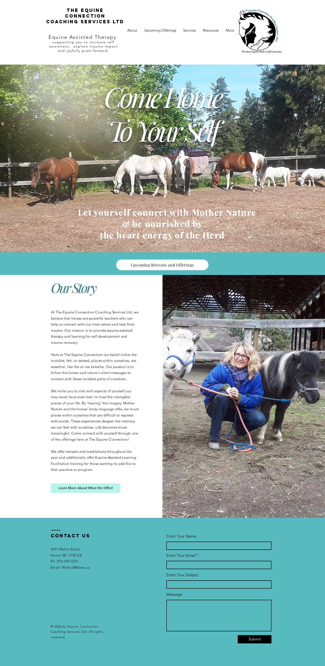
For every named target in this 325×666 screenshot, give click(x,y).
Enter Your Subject (182, 575)
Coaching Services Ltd (85, 21)
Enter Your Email (180, 555)
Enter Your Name (181, 536)
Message (174, 594)
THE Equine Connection (85, 13)
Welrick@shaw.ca (76, 567)
